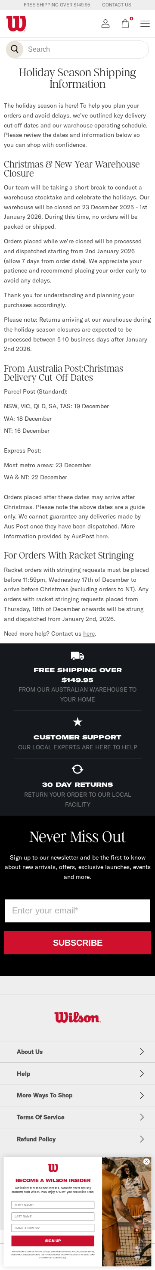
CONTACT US (116, 5)
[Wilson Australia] (78, 1017)
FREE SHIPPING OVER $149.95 (57, 5)
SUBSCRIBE (77, 942)
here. (102, 536)
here (89, 633)
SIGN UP (53, 1241)
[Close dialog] (146, 1161)
